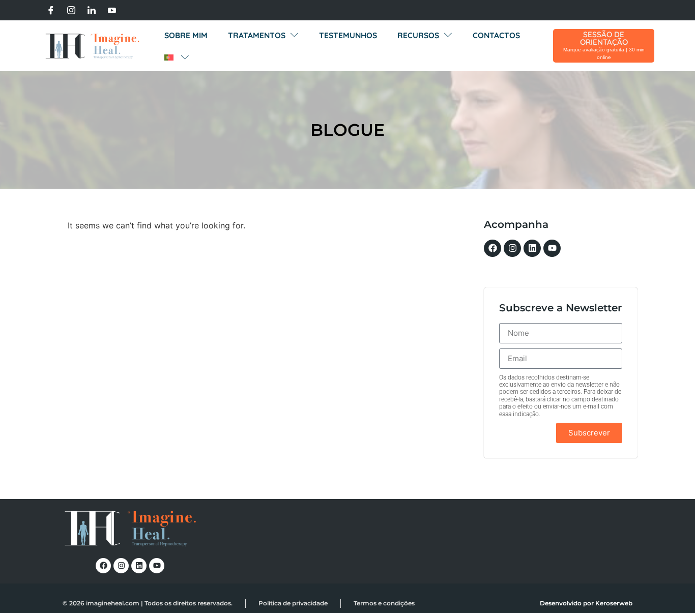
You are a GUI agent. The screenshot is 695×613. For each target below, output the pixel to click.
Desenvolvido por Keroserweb (586, 603)
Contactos (496, 35)
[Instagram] (71, 10)
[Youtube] (112, 10)
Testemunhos (348, 35)
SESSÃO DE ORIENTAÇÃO (604, 38)
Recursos (418, 35)
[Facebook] (51, 10)
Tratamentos (256, 35)
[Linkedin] (532, 248)
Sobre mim (186, 35)
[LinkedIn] (91, 10)
